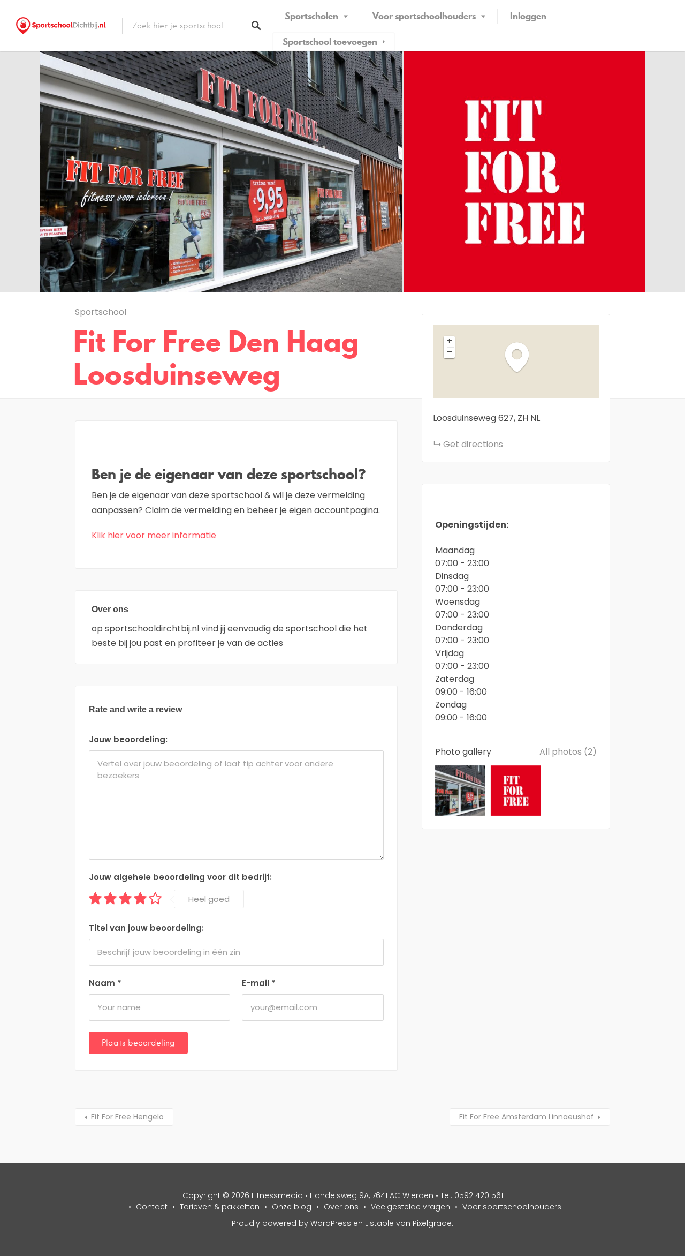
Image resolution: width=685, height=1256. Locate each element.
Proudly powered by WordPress (291, 1223)
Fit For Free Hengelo (127, 1116)
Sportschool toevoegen (330, 41)
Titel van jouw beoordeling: (146, 928)
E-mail (259, 983)
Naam (105, 983)
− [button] (449, 352)
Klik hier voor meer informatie (154, 535)
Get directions (473, 444)
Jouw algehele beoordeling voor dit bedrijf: (180, 877)
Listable (379, 1223)
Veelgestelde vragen (410, 1206)
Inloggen (528, 16)
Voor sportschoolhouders (424, 16)
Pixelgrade (432, 1223)
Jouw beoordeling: (128, 739)
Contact (152, 1206)
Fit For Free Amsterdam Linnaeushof (526, 1116)
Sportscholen (311, 16)
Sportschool (100, 312)
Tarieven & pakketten (220, 1206)
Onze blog (291, 1206)
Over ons (341, 1206)
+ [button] (449, 340)
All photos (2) (568, 752)
